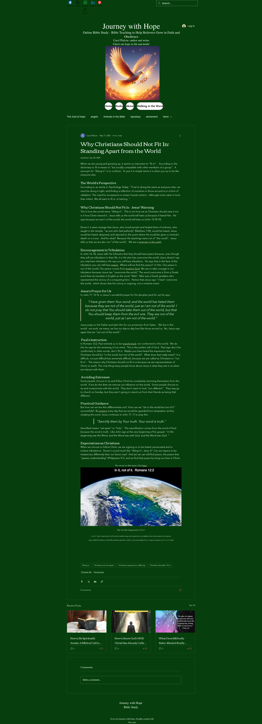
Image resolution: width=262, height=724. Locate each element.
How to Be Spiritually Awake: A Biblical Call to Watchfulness (84, 640)
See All (192, 605)
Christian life (86, 572)
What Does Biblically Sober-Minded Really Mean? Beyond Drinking (173, 640)
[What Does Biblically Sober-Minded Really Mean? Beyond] (175, 621)
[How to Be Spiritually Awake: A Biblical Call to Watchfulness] (86, 621)
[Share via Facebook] (82, 581)
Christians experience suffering (131, 565)
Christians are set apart (104, 565)
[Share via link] (102, 581)
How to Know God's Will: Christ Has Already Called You (130, 640)
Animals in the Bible (114, 116)
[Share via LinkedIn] (95, 581)
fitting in (85, 565)
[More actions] (179, 135)
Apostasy (135, 116)
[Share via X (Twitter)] (88, 581)
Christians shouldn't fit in (160, 565)
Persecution (99, 572)
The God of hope (76, 116)
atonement (152, 116)
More (166, 116)
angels (94, 116)
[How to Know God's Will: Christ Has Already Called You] (131, 621)
